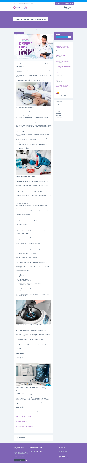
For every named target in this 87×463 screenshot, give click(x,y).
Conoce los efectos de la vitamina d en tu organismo (65, 94)
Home (16, 29)
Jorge (18, 59)
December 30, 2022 (19, 33)
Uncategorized (21, 29)
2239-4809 (63, 455)
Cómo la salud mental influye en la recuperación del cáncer (62, 55)
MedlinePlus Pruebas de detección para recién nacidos (26, 429)
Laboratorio (59, 117)
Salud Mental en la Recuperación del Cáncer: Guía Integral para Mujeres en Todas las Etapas (63, 47)
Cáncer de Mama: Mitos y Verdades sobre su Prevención (63, 67)
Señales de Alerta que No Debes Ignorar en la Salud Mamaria (63, 80)
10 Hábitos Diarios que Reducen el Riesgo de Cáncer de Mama (63, 73)
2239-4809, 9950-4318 (68, 7)
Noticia (58, 111)
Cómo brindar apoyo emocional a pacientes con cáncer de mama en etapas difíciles (63, 86)
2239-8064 (64, 453)
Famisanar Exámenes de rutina (21, 421)
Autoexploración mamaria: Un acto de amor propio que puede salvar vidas (62, 61)
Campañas (59, 104)
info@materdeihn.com (63, 457)
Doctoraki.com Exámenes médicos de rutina (24, 418)
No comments (43, 59)
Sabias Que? (59, 113)
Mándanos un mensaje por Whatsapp (64, 3)
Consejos (59, 109)
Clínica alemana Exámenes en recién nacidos (24, 416)
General (58, 106)
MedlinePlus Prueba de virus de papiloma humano (25, 426)
